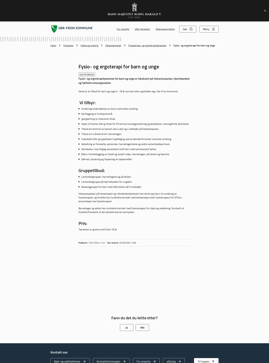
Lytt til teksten (87, 74)
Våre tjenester (142, 29)
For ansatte (123, 29)
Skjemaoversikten (165, 29)
